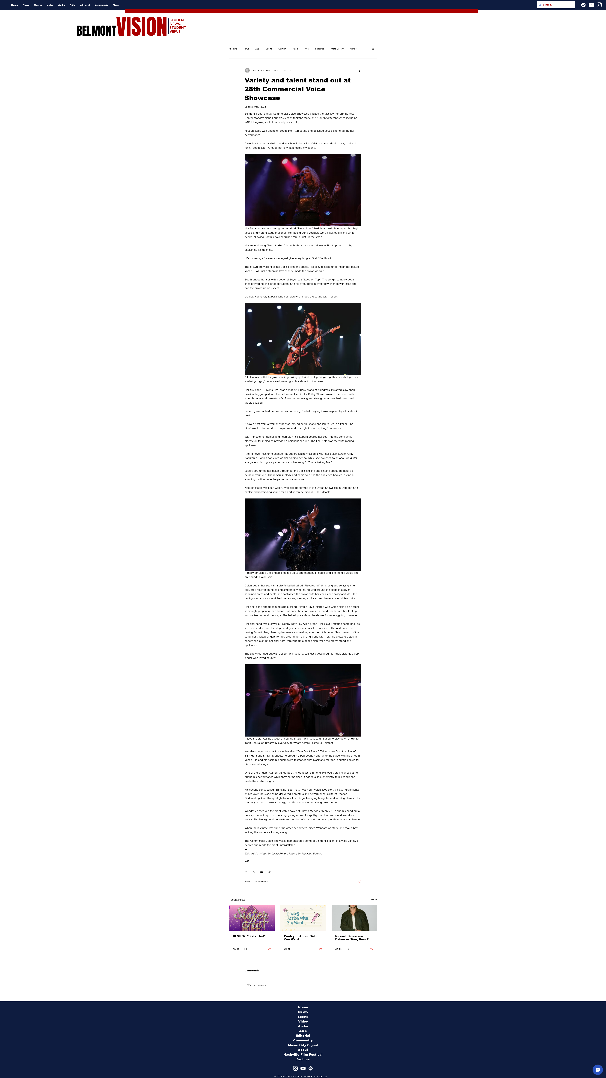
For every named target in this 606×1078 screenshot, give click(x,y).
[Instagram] (599, 5)
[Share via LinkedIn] (261, 871)
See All (373, 899)
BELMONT (96, 30)
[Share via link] (269, 871)
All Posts (233, 48)
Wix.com (323, 1076)
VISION (141, 27)
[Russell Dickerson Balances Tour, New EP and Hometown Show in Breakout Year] (354, 918)
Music (295, 48)
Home (303, 1007)
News (246, 48)
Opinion (282, 48)
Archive (302, 1059)
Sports (269, 48)
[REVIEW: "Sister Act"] (252, 918)
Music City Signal (303, 1045)
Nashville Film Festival (303, 1054)
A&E (257, 48)
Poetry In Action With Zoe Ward (300, 938)
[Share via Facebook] (246, 871)
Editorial (303, 1035)
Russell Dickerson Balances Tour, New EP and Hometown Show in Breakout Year (353, 938)
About (303, 1050)
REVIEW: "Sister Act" (249, 936)
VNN (306, 48)
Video (303, 1021)
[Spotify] (583, 5)
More (352, 48)
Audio (303, 1026)
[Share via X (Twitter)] (253, 871)
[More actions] (359, 70)
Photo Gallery (337, 48)
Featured (319, 48)
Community (303, 1040)
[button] (373, 49)
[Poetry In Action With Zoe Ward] (303, 918)
